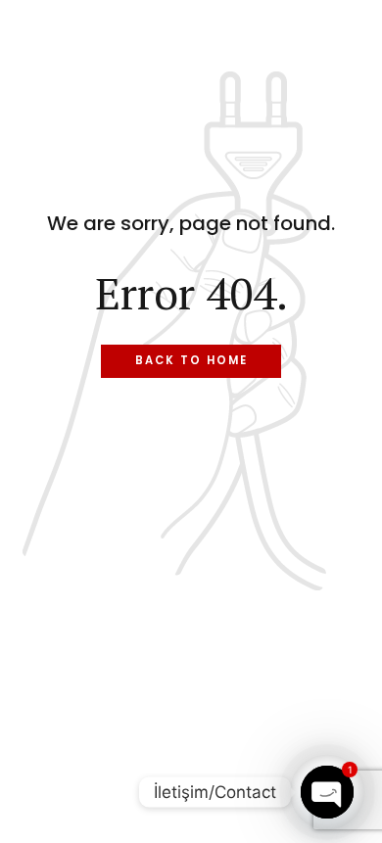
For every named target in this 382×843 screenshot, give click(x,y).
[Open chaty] (327, 792)
